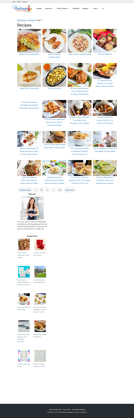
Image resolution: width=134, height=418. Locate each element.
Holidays (85, 8)
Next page (70, 190)
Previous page (25, 190)
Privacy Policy (67, 409)
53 (60, 190)
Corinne (21, 222)
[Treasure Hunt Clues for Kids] (24, 360)
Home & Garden (62, 8)
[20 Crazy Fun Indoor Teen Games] (40, 249)
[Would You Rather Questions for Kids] (40, 360)
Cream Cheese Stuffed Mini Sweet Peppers (23, 255)
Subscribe (24, 1)
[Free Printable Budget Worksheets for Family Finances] (24, 276)
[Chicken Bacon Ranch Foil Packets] (40, 331)
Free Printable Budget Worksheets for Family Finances (23, 282)
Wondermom (22, 20)
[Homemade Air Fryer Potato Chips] (24, 303)
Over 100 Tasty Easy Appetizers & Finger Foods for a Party (39, 309)
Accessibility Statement (78, 409)
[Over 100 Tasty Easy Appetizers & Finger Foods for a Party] (40, 303)
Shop (95, 8)
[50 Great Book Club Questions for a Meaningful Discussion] (24, 331)
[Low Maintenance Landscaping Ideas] (40, 276)
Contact (19, 1)
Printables (76, 8)
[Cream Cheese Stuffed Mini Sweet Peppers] (24, 249)
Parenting (48, 8)
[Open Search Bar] (103, 8)
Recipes (39, 8)
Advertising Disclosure (55, 409)
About (14, 1)
